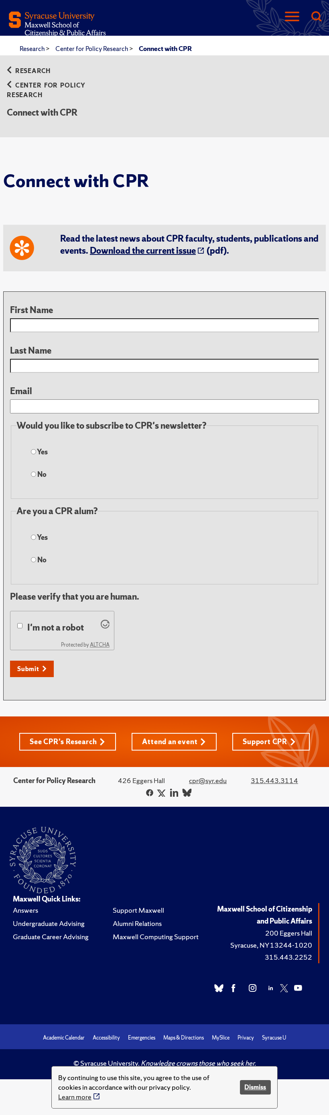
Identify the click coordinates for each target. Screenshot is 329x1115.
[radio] (33, 451)
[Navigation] (292, 17)
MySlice (220, 1037)
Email (21, 391)
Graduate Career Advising (51, 936)
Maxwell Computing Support (156, 936)
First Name (31, 310)
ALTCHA (100, 644)
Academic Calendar (64, 1037)
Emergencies (141, 1037)
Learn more (74, 1096)
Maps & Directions (183, 1037)
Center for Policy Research (92, 48)
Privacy (246, 1037)
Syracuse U (274, 1037)
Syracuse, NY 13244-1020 (271, 945)
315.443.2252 (288, 957)
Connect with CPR (165, 48)
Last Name (30, 350)
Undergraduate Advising (49, 923)
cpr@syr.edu (208, 780)
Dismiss (255, 1087)
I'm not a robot (55, 627)
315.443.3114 (274, 780)
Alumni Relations (137, 923)
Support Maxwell (138, 910)
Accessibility (106, 1037)
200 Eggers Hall (288, 933)
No (41, 474)
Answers (25, 910)
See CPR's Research (63, 741)
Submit (28, 669)
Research (33, 48)
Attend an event (169, 741)
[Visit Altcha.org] (105, 625)
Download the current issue (143, 250)
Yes (42, 451)
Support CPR (265, 741)
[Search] (316, 17)
